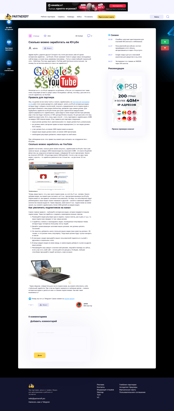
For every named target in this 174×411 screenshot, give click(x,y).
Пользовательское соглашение (132, 392)
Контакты (101, 387)
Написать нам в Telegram (39, 402)
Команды (70, 17)
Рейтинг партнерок (48, 17)
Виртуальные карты (106, 17)
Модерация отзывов (105, 390)
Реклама (100, 385)
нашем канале (69, 299)
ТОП (99, 395)
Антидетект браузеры (128, 387)
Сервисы (61, 17)
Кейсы (79, 17)
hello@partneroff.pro (37, 399)
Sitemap (100, 392)
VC (98, 397)
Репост (49, 48)
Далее (40, 355)
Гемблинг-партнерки (127, 385)
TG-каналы (88, 17)
